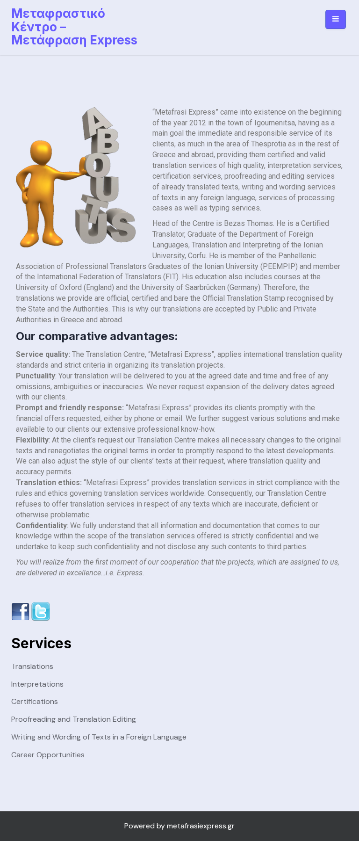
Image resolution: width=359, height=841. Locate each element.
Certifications (34, 701)
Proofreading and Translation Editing (73, 719)
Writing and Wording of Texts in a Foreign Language (99, 737)
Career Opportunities (48, 755)
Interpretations (37, 684)
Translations (32, 666)
